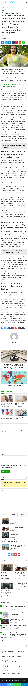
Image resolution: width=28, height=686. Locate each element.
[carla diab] (9, 2)
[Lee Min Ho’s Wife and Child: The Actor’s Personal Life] (5, 608)
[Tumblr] (10, 328)
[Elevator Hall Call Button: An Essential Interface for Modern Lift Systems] (5, 535)
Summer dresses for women (8, 84)
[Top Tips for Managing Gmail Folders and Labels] (5, 628)
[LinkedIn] (8, 328)
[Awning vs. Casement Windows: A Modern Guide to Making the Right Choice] (5, 636)
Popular (13, 514)
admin (4, 36)
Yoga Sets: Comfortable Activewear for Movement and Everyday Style (17, 520)
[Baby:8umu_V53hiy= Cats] (21, 398)
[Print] (24, 328)
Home (3, 7)
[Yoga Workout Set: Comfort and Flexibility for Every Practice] (5, 528)
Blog (7, 7)
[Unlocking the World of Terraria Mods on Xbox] (5, 621)
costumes (3, 279)
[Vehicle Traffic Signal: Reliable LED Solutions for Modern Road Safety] (5, 547)
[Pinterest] (13, 328)
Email (2, 454)
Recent (4, 514)
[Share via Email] (21, 328)
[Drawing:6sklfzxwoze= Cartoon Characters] (7, 412)
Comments (22, 514)
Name (3, 449)
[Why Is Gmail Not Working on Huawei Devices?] (5, 615)
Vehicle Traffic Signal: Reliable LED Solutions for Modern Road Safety (18, 547)
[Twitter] (5, 328)
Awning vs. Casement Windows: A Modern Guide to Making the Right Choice (18, 634)
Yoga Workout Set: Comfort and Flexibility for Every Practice (17, 527)
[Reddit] (16, 328)
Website (3, 459)
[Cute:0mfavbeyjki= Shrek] (21, 412)
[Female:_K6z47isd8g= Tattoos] (7, 398)
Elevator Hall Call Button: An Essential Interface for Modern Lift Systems (17, 534)
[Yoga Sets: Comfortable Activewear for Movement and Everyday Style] (5, 521)
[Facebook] (2, 328)
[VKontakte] (19, 328)
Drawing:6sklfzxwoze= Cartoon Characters (7, 417)
